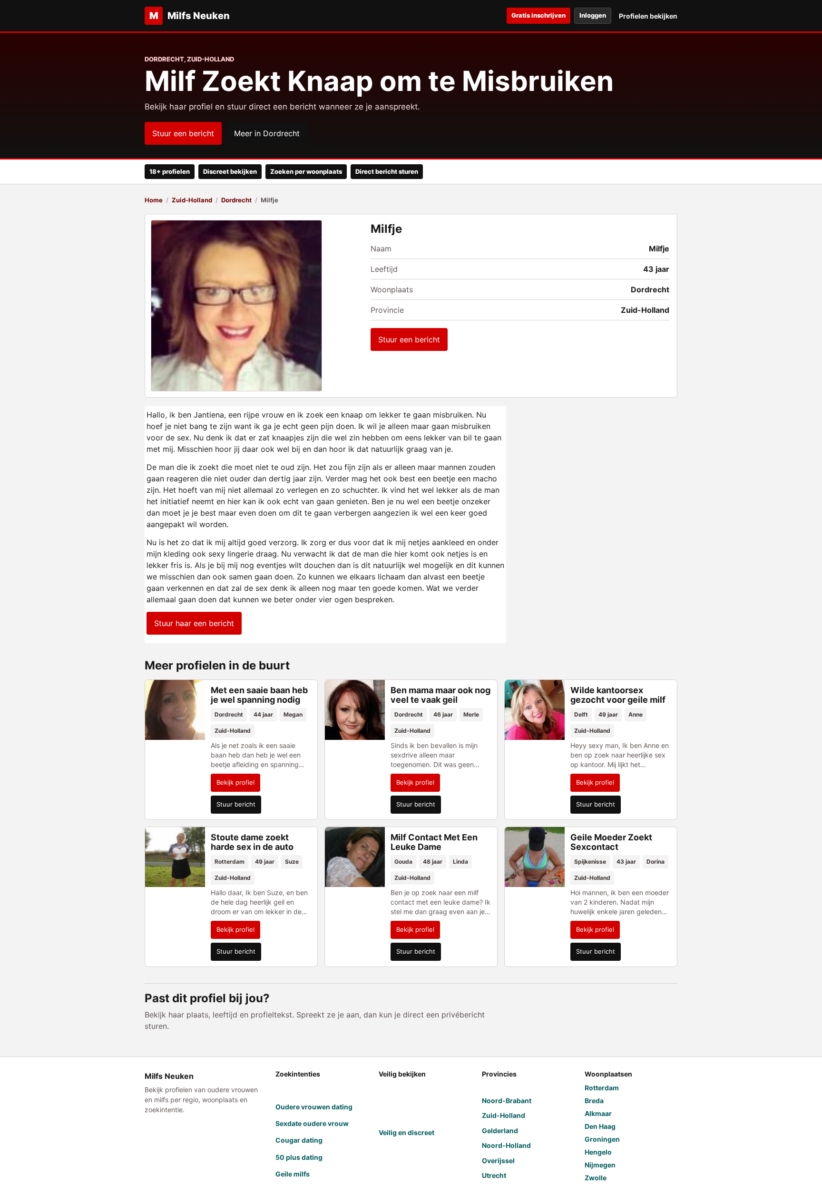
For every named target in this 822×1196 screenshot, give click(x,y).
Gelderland (500, 1130)
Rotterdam (602, 1088)
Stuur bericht (235, 804)
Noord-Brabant (506, 1100)
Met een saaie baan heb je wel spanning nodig (259, 695)
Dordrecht (236, 200)
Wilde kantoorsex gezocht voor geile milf (617, 695)
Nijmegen (600, 1165)
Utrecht (494, 1175)
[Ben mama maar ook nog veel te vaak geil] (355, 710)
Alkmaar (598, 1113)
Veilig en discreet (406, 1132)
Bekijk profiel (235, 782)
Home (154, 200)
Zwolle (596, 1178)
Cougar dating (299, 1140)
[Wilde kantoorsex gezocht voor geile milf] (535, 710)
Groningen (602, 1139)
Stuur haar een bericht (194, 623)
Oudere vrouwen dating (313, 1107)
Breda (594, 1100)
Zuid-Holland (192, 200)
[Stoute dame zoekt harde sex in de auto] (175, 857)
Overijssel (498, 1160)
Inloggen (592, 15)
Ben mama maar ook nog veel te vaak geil (440, 695)
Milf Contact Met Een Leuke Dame (434, 842)
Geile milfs (292, 1174)
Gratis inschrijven (538, 15)
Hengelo (598, 1152)
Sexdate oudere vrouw (312, 1123)
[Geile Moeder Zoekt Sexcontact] (535, 857)
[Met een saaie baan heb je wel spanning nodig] (175, 710)
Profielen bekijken (648, 16)
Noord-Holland (506, 1145)
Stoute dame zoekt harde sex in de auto (252, 842)
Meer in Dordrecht (267, 133)
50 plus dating (299, 1157)
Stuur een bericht (183, 133)
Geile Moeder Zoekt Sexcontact (611, 842)
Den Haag (600, 1126)
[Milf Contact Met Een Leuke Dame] (355, 857)
